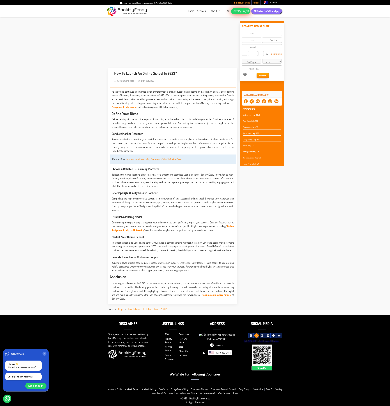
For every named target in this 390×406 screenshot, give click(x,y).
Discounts (170, 359)
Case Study (163, 389)
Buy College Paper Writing (186, 392)
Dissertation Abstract (199, 389)
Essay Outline (257, 389)
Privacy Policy (168, 340)
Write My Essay (224, 392)
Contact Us (170, 355)
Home (110, 309)
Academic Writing (149, 389)
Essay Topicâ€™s (159, 392)
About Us (183, 351)
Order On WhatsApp (268, 11)
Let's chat (34, 385)
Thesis (235, 392)
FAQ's (167, 334)
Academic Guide (115, 389)
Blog (181, 346)
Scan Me (261, 368)
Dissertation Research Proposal (223, 389)
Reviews (183, 355)
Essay (171, 392)
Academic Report (132, 389)
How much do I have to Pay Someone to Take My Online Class (153, 159)
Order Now (184, 334)
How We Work (183, 340)
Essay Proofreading (274, 389)
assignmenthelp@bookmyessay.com (138, 2)
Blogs (120, 309)
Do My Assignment (207, 392)
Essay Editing (244, 389)
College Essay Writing (179, 389)
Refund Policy (168, 348)
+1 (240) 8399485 (164, 2)
